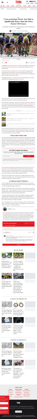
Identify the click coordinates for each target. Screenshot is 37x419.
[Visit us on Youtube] (33, 1)
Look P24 (9, 168)
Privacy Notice (30, 158)
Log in (30, 223)
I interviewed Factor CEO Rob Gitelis (17, 70)
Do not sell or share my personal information (25, 408)
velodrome (16, 100)
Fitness (24, 5)
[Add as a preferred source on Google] (18, 412)
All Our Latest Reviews (26, 390)
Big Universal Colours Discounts (11, 8)
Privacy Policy (5, 411)
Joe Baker (14, 30)
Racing (8, 5)
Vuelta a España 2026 (23, 8)
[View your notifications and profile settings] (7, 2)
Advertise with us (12, 408)
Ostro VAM (21, 79)
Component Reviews (26, 394)
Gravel (29, 5)
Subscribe (32, 3)
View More (18, 244)
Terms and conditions (23, 406)
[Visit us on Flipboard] (35, 1)
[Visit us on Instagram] (29, 1)
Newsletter (33, 62)
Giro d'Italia (10, 392)
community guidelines (12, 225)
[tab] (7, 232)
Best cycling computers (18, 396)
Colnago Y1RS (15, 143)
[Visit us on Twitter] (30, 1)
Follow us (28, 62)
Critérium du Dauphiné (17, 65)
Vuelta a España (10, 394)
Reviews (12, 5)
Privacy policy (30, 406)
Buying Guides (18, 5)
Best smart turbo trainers (18, 394)
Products (18, 17)
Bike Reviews (26, 392)
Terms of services (14, 158)
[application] (18, 89)
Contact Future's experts (13, 406)
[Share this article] (3, 62)
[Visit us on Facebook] (32, 1)
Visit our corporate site (31, 415)
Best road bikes (18, 390)
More (34, 5)
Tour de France (5, 131)
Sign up (32, 223)
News (4, 5)
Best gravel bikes (18, 392)
